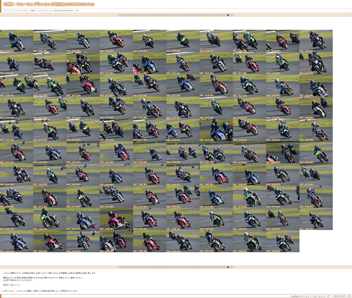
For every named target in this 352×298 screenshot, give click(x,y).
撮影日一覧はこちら (11, 285)
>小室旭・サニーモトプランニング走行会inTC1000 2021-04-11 (51, 11)
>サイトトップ (8, 11)
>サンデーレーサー (21, 11)
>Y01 (77, 11)
